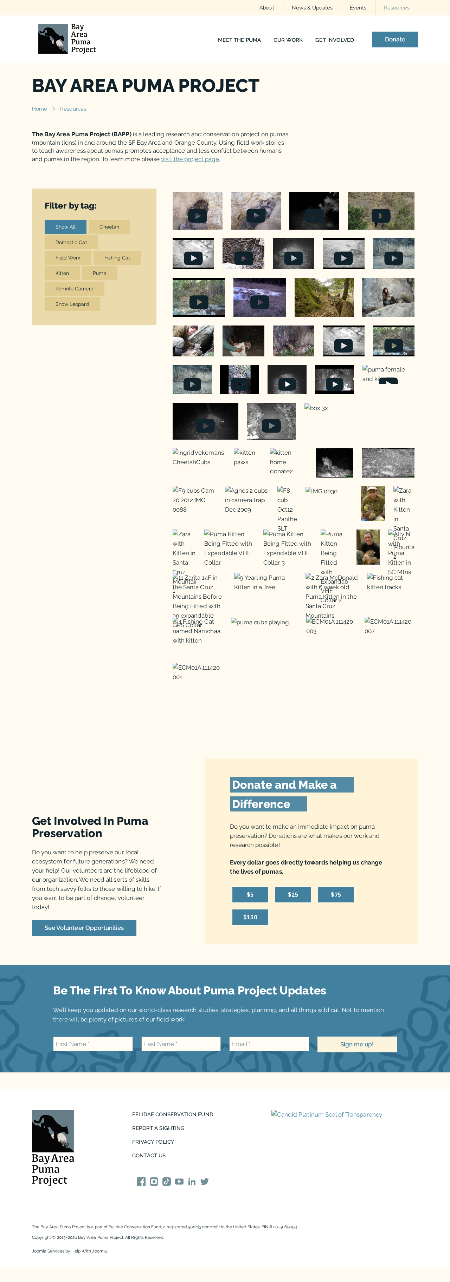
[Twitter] (204, 1183)
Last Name (161, 1043)
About (266, 8)
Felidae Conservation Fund (172, 1114)
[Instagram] (154, 1183)
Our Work (288, 40)
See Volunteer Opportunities (84, 927)
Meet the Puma (239, 40)
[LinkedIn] (192, 1183)
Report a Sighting (158, 1128)
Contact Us (149, 1155)
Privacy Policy (153, 1142)
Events (358, 8)
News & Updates (312, 8)
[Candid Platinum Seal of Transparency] (326, 1114)
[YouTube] (179, 1183)
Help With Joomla (89, 1251)
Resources (397, 8)
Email (241, 1043)
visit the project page (190, 159)
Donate (395, 39)
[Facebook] (141, 1183)
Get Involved (334, 40)
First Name (73, 1043)
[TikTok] (166, 1183)
